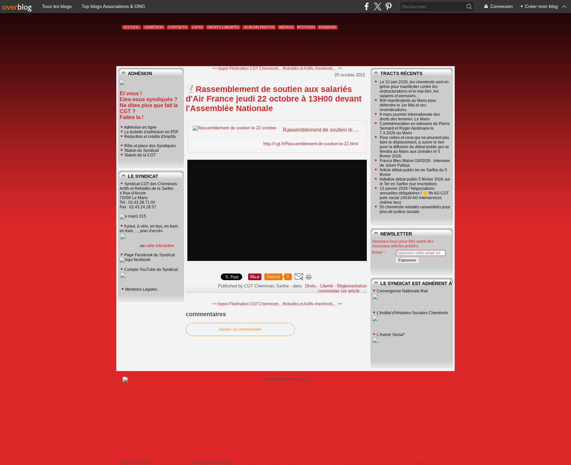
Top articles (248, 462)
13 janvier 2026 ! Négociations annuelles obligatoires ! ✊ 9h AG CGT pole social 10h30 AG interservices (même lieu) (414, 195)
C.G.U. (331, 462)
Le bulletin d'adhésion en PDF (151, 132)
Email (377, 252)
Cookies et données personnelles (374, 462)
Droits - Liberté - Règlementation (336, 285)
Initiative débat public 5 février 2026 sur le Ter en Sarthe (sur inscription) (415, 181)
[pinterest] (388, 6)
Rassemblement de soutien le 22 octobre (321, 130)
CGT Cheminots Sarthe (170, 462)
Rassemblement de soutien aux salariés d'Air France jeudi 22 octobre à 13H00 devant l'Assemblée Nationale (274, 98)
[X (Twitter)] (377, 6)
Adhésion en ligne (140, 127)
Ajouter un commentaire (240, 329)
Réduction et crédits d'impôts (150, 136)
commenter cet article (339, 290)
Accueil (131, 27)
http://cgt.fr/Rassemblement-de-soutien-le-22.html (310, 143)
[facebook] (366, 6)
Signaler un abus (302, 462)
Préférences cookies (429, 462)
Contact (273, 462)
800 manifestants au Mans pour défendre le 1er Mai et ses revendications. (408, 105)
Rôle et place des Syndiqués (150, 146)
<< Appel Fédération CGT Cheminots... (247, 68)
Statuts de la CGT (140, 155)
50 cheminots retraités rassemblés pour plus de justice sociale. (415, 209)
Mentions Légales (141, 289)
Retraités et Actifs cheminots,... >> (312, 68)
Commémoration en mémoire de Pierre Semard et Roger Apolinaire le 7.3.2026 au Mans (415, 128)
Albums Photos (259, 27)
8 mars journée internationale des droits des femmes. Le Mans (410, 116)
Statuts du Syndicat (141, 150)
